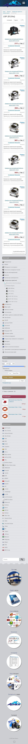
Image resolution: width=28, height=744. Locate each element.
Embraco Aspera (10, 285)
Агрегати (7, 275)
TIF (5, 528)
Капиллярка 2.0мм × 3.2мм (15, 407)
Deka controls (8, 454)
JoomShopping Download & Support (18, 253)
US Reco (7, 534)
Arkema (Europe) (8, 433)
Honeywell (7, 481)
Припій (6, 320)
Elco (6, 459)
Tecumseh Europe (9, 523)
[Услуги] (14, 682)
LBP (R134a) (11, 288)
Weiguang (7, 539)
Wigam (6, 542)
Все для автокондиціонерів (11, 272)
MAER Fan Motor (9, 499)
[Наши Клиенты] (14, 620)
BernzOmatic (8, 317)
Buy (21, 43)
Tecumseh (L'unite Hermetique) (13, 283)
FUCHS (6, 473)
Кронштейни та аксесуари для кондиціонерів (15, 349)
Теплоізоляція (8, 312)
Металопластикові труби (10, 352)
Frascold (7, 470)
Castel (6, 443)
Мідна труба (7, 306)
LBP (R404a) (11, 291)
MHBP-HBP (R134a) (13, 296)
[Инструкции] (14, 661)
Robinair (6, 512)
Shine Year (7, 515)
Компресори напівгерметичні (11, 277)
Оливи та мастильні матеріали (12, 346)
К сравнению (11, 45)
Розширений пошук (7, 382)
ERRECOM (7, 328)
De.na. (6, 451)
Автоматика (7, 344)
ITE (5, 486)
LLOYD (6, 494)
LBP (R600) (11, 293)
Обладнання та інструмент (11, 267)
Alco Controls (8, 430)
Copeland (7, 446)
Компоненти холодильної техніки (12, 269)
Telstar (6, 526)
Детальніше (17, 45)
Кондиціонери (8, 261)
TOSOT (6, 531)
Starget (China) (8, 518)
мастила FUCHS (8, 322)
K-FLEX (6, 489)
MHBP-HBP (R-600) (12, 301)
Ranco (6, 507)
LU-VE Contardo (8, 497)
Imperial (6, 483)
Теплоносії (7, 325)
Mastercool (7, 502)
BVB (6, 441)
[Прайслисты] (14, 599)
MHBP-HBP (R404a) (13, 299)
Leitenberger (7, 491)
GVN (6, 475)
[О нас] (14, 578)
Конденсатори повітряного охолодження (14, 338)
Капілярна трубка (9, 333)
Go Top (14, 742)
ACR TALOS (7, 428)
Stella (6, 520)
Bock (6, 438)
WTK (6, 544)
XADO (6, 547)
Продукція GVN (8, 330)
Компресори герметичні (11, 280)
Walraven (7, 536)
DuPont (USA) (8, 457)
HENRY (6, 264)
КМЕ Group (7, 550)
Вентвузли (7, 341)
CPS (6, 449)
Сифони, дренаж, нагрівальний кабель (14, 314)
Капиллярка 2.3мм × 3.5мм (15, 414)
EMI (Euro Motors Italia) (10, 465)
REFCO (6, 510)
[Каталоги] (14, 640)
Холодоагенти (8, 304)
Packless (7, 505)
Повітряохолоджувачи (10, 336)
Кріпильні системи (9, 309)
